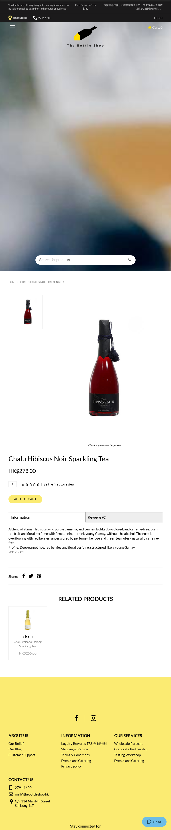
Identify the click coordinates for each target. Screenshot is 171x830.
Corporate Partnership (130, 749)
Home (12, 281)
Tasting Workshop (127, 755)
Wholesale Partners (128, 743)
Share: (13, 576)
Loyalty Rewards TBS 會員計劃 (84, 743)
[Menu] (11, 28)
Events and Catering (76, 761)
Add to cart (25, 499)
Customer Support (21, 755)
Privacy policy (71, 766)
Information (20, 517)
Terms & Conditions (75, 755)
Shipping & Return (74, 749)
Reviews (97, 517)
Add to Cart (28, 639)
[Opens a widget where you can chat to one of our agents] (154, 822)
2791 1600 (44, 18)
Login (158, 18)
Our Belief (16, 743)
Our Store (20, 18)
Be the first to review (58, 484)
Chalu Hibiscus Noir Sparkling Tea (42, 281)
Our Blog (15, 749)
